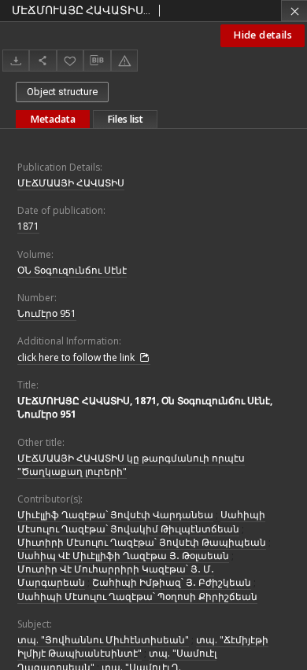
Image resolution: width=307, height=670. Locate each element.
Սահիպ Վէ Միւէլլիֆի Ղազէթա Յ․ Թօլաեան (123, 555)
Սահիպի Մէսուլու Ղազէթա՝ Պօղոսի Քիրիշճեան (137, 596)
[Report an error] (124, 60)
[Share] (42, 60)
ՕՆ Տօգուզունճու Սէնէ (72, 270)
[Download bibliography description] (96, 61)
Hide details (262, 35)
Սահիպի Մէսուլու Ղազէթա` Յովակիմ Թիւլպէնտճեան (141, 521)
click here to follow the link (77, 357)
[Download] (15, 60)
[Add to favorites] (70, 60)
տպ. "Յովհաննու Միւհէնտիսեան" (103, 639)
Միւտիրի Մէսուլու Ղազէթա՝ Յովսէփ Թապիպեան (141, 542)
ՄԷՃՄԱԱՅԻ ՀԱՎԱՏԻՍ (70, 183)
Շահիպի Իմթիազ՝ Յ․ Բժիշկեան (171, 582)
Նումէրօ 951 (46, 313)
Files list (125, 119)
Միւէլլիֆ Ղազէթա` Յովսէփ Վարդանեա (115, 514)
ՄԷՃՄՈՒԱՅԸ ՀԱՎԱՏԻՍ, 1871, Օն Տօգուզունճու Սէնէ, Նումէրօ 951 (144, 407)
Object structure (62, 92)
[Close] (294, 10)
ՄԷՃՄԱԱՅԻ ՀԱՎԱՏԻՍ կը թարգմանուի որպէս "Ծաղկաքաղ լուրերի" (131, 464)
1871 (28, 226)
